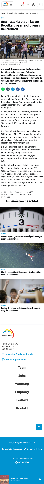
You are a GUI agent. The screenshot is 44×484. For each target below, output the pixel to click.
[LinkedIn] (23, 89)
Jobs (22, 376)
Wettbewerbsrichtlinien (33, 449)
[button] (33, 4)
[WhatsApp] (3, 89)
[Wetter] (28, 4)
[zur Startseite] (5, 4)
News (3, 13)
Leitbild (22, 400)
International (11, 13)
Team (22, 367)
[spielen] (39, 479)
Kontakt (22, 408)
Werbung (22, 384)
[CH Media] (22, 462)
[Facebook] (18, 89)
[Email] (13, 89)
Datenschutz (7, 449)
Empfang (22, 392)
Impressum (17, 449)
